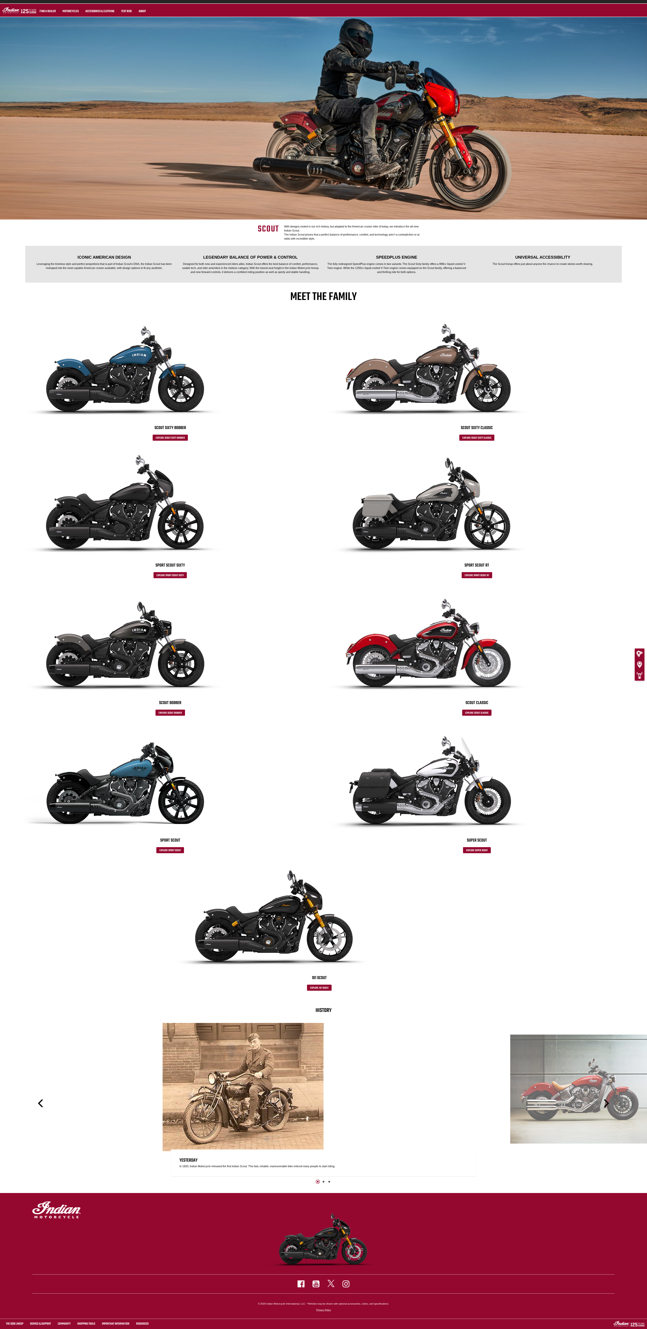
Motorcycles (71, 11)
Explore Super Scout (477, 850)
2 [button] (323, 1182)
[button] (41, 1103)
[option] (323, 1100)
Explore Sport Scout (170, 850)
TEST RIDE (126, 11)
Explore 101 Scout (319, 988)
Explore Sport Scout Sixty (170, 575)
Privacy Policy (323, 1310)
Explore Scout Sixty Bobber (170, 438)
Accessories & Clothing (99, 11)
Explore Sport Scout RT (477, 575)
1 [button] (318, 1182)
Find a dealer (48, 11)
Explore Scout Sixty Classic (476, 438)
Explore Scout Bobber (170, 713)
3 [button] (329, 1182)
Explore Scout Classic (476, 713)
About (142, 11)
